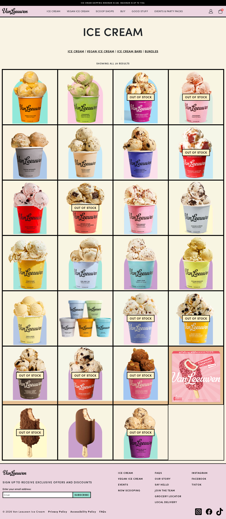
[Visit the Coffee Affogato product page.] (30, 152)
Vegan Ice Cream (78, 11)
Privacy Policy (57, 511)
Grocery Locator (168, 496)
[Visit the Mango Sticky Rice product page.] (30, 97)
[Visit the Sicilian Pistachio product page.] (196, 263)
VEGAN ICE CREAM (100, 51)
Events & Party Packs (169, 11)
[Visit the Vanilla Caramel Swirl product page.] (85, 432)
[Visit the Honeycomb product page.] (30, 263)
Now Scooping (129, 490)
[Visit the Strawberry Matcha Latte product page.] (85, 97)
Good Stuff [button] (140, 11)
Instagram (200, 472)
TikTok (197, 484)
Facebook (199, 478)
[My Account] (211, 11)
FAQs (158, 472)
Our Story (163, 478)
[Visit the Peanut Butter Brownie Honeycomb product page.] (140, 152)
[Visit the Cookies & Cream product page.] (196, 208)
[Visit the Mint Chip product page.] (140, 263)
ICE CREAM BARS (129, 51)
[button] (220, 11)
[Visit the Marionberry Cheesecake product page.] (140, 208)
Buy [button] (122, 11)
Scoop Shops (105, 11)
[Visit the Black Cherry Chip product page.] (30, 208)
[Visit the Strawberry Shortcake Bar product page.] (196, 375)
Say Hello (162, 484)
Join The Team (165, 490)
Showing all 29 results (113, 63)
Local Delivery (166, 502)
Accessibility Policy (83, 511)
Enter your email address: (17, 489)
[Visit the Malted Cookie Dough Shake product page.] (85, 152)
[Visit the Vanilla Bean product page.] (30, 318)
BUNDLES (151, 51)
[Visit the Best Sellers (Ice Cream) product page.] (85, 318)
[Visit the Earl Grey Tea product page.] (85, 263)
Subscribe (82, 494)
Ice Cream (53, 11)
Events (123, 484)
